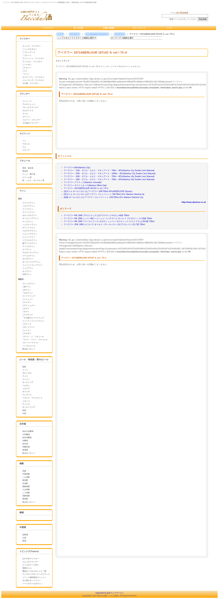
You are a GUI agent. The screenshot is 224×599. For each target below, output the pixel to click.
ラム (24, 147)
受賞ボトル (27, 568)
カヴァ (26, 308)
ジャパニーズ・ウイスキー (33, 80)
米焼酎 (25, 483)
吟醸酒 (25, 440)
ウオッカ (26, 144)
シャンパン (28, 299)
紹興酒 (25, 535)
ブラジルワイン (28, 256)
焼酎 (22, 463)
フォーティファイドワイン (33, 321)
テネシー (27, 68)
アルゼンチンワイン (30, 252)
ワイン (23, 191)
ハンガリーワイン (29, 225)
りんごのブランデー (30, 562)
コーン (26, 74)
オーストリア (27, 382)
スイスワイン (27, 222)
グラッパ (26, 117)
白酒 (24, 538)
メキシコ (26, 401)
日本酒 (23, 424)
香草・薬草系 (27, 168)
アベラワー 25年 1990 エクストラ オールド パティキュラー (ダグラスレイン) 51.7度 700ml (104, 224)
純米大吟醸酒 (27, 431)
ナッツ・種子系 (28, 174)
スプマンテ (28, 315)
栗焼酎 (25, 499)
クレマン (27, 302)
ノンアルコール (28, 346)
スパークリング (28, 296)
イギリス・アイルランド (32, 398)
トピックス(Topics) (29, 551)
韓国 (24, 410)
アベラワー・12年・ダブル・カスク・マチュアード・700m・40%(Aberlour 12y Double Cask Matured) (109, 170)
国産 (24, 367)
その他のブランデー (30, 123)
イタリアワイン (28, 206)
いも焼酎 (26, 477)
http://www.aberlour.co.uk (194, 202)
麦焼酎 (25, 480)
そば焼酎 (26, 489)
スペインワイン (28, 212)
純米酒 (25, 444)
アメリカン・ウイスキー (32, 62)
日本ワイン (27, 274)
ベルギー (26, 385)
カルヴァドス (27, 110)
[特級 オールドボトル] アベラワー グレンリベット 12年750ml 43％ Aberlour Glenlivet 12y (103, 197)
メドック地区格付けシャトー (34, 577)
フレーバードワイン (30, 343)
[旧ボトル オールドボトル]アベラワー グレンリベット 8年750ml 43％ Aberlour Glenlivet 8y (104, 194)
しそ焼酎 (26, 493)
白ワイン (27, 290)
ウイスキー (25, 38)
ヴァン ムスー (29, 305)
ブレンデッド (29, 52)
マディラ (27, 324)
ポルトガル (27, 373)
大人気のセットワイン (31, 580)
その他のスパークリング (34, 318)
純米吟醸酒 (27, 437)
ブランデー (25, 94)
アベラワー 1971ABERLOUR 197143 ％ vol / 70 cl (86, 188)
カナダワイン (27, 259)
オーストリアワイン (30, 218)
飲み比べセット (28, 349)
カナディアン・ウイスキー (33, 77)
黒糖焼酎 (26, 486)
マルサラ (27, 333)
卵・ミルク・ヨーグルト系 (33, 180)
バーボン (28, 65)
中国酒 (23, 527)
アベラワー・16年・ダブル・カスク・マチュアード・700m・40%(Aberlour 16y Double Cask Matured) (109, 176)
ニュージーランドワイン (32, 265)
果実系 (25, 171)
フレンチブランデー (30, 107)
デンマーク (27, 395)
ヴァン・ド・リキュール (34, 336)
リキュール (25, 160)
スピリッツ (25, 133)
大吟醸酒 (26, 434)
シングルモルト (30, 49)
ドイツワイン (27, 209)
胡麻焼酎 (26, 496)
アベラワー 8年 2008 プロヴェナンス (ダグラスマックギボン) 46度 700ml (96, 215)
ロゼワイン (28, 293)
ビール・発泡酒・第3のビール (34, 359)
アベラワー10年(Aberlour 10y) (77, 167)
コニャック (27, 101)
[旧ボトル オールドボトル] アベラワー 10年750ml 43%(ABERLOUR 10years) (98, 191)
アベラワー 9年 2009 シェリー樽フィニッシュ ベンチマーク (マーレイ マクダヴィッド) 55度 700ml (108, 218)
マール (25, 114)
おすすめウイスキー (30, 559)
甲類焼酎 (26, 474)
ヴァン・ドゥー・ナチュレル (36, 340)
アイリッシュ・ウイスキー (33, 58)
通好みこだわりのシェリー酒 (34, 571)
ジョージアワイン (29, 234)
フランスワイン (28, 203)
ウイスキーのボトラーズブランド (36, 574)
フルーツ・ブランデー (31, 120)
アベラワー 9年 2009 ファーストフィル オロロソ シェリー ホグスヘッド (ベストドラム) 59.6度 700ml (109, 221)
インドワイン (27, 268)
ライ (25, 71)
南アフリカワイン (29, 243)
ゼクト (26, 311)
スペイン (26, 379)
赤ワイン (27, 287)
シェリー (27, 330)
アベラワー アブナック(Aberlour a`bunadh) (82, 182)
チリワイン (27, 249)
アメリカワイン (28, 246)
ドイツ (25, 370)
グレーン (28, 55)
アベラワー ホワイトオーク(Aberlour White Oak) (85, 185)
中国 (24, 413)
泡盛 (24, 471)
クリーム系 (27, 177)
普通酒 (25, 450)
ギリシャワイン (28, 228)
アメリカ (26, 404)
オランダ (26, 392)
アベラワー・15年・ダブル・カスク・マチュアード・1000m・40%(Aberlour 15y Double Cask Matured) (109, 173)
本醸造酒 (26, 447)
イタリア (26, 388)
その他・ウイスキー (30, 83)
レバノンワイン (28, 237)
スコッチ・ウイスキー (31, 46)
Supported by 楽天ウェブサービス (109, 593)
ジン (24, 141)
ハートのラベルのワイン (32, 584)
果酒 (24, 541)
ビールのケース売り (30, 565)
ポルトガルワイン (29, 215)
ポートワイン (29, 327)
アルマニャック (28, 104)
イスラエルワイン (29, 240)
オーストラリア (28, 407)
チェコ (25, 376)
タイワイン (27, 271)
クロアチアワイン (29, 231)
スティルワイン (28, 284)
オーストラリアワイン (31, 262)
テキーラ (26, 150)
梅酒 (22, 512)
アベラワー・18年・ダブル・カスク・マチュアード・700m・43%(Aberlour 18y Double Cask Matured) (109, 179)
